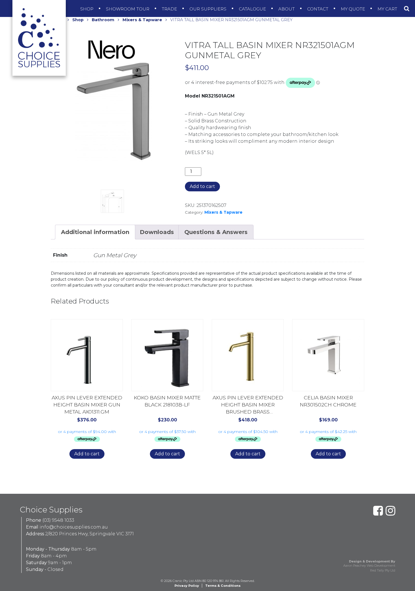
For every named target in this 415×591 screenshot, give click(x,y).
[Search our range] (406, 8)
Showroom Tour (128, 9)
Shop (87, 9)
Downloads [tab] (157, 232)
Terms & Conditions (223, 586)
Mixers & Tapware (142, 19)
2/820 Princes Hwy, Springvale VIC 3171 (89, 533)
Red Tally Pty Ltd (382, 570)
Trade (170, 9)
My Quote (353, 9)
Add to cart (202, 186)
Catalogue (253, 9)
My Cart (387, 9)
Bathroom (103, 19)
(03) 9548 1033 (58, 520)
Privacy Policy (186, 586)
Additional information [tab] (95, 232)
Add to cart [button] (87, 453)
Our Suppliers (208, 9)
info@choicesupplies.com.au (74, 527)
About (287, 9)
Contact (318, 9)
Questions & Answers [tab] (216, 232)
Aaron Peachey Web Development (369, 566)
